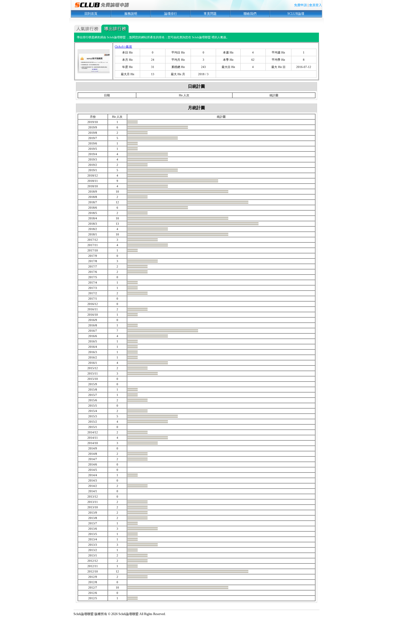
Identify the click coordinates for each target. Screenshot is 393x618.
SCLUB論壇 (295, 14)
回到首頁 (90, 14)
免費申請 (300, 5)
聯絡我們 (250, 14)
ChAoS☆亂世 (123, 46)
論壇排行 (170, 14)
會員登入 (315, 5)
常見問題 (210, 14)
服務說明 (130, 14)
